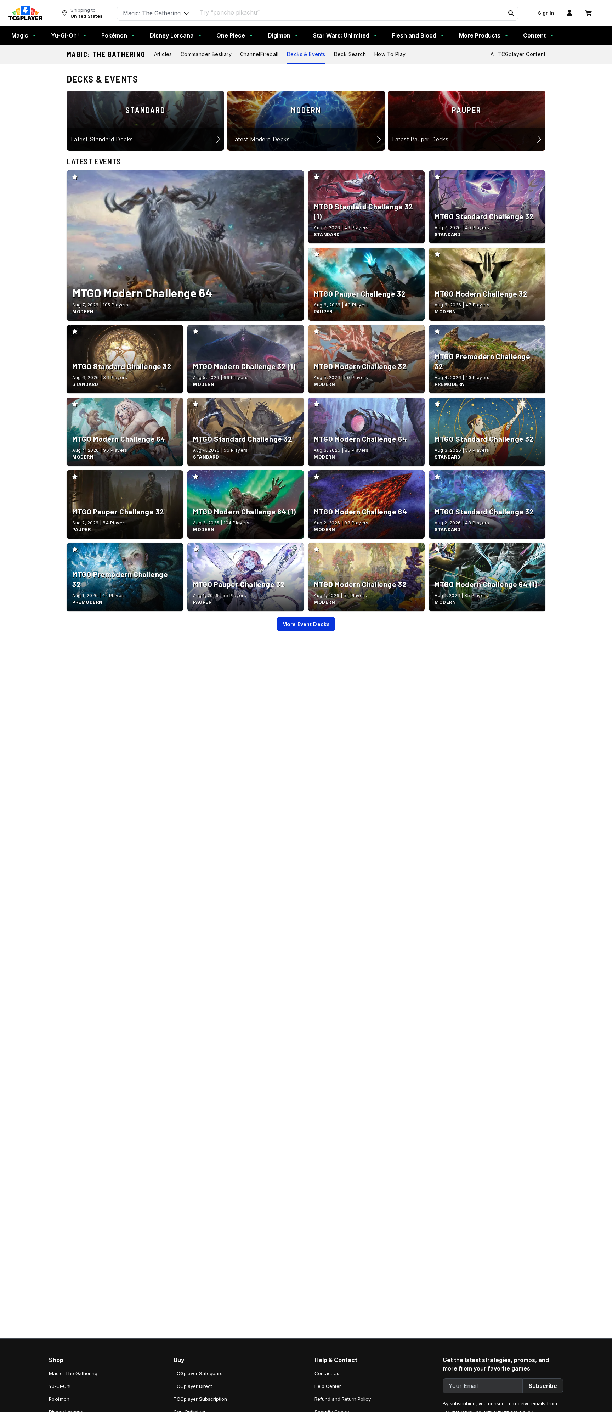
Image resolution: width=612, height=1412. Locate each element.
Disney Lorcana (172, 35)
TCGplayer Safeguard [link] (198, 1373)
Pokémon (114, 35)
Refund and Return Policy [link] (342, 1399)
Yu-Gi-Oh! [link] (59, 1386)
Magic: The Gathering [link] (73, 1373)
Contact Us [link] (326, 1373)
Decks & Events (306, 54)
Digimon (279, 35)
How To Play (390, 54)
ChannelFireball (259, 54)
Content (534, 35)
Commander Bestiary (206, 54)
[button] (511, 13)
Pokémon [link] (59, 1399)
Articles (163, 54)
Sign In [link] (546, 13)
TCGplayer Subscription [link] (200, 1399)
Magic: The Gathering (106, 54)
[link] (25, 13)
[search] (349, 12)
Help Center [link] (327, 1386)
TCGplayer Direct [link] (193, 1386)
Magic (19, 35)
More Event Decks (306, 624)
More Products (479, 35)
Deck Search (350, 54)
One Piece (230, 35)
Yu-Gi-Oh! (65, 35)
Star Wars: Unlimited (341, 35)
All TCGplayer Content (518, 54)
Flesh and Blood (414, 35)
